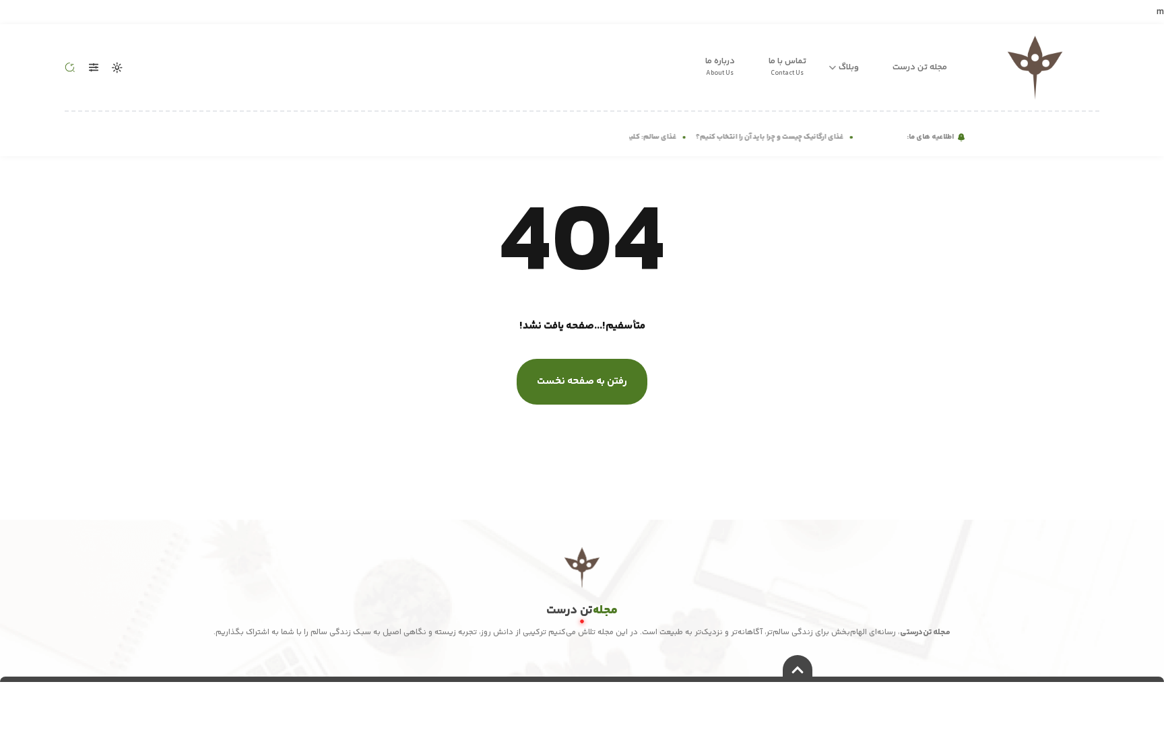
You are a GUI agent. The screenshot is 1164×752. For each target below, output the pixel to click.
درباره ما (720, 67)
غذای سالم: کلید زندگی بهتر (638, 137)
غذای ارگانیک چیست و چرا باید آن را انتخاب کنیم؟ (775, 137)
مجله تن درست (920, 67)
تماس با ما (787, 67)
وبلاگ (849, 67)
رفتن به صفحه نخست (582, 381)
